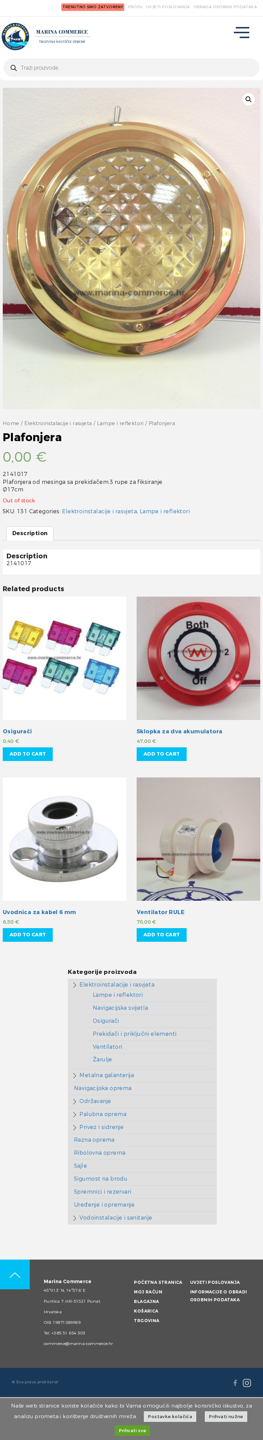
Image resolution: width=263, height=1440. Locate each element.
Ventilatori (107, 1046)
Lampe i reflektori (120, 423)
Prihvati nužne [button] (226, 1416)
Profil (135, 7)
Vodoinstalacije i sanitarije (115, 1217)
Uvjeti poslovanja (215, 1282)
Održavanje (95, 1101)
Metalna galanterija (106, 1075)
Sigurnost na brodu (100, 1178)
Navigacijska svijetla (120, 1007)
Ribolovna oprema (99, 1152)
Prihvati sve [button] (132, 1431)
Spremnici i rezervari (102, 1191)
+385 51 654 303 (68, 1333)
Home (11, 423)
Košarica (146, 1311)
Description (30, 533)
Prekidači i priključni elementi (134, 1033)
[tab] (30, 534)
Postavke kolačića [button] (170, 1416)
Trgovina (146, 1320)
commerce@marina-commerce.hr (78, 1343)
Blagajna (146, 1301)
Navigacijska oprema (103, 1088)
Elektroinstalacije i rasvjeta (58, 423)
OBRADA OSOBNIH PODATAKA (225, 7)
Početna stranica (158, 1282)
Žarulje (102, 1059)
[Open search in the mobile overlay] (131, 67)
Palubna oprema (102, 1114)
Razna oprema (94, 1139)
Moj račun (148, 1292)
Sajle (80, 1165)
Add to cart (28, 754)
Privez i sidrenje (101, 1127)
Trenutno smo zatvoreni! (92, 7)
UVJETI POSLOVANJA (168, 7)
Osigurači (106, 1020)
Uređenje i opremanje (104, 1204)
